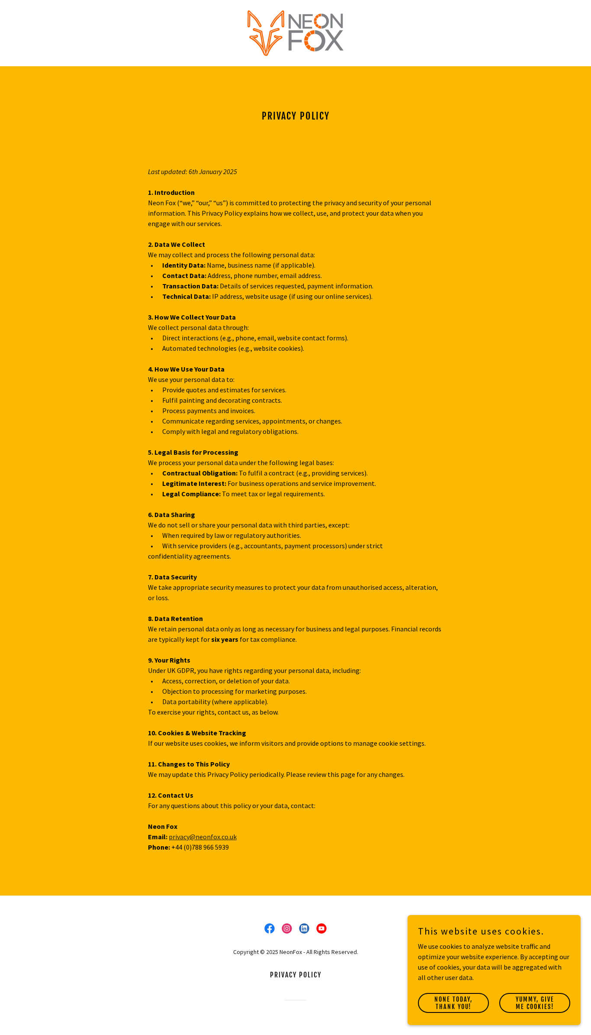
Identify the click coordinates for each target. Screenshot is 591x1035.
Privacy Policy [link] (295, 974)
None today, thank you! (453, 1002)
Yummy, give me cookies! (535, 1002)
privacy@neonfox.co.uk (203, 836)
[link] (295, 32)
